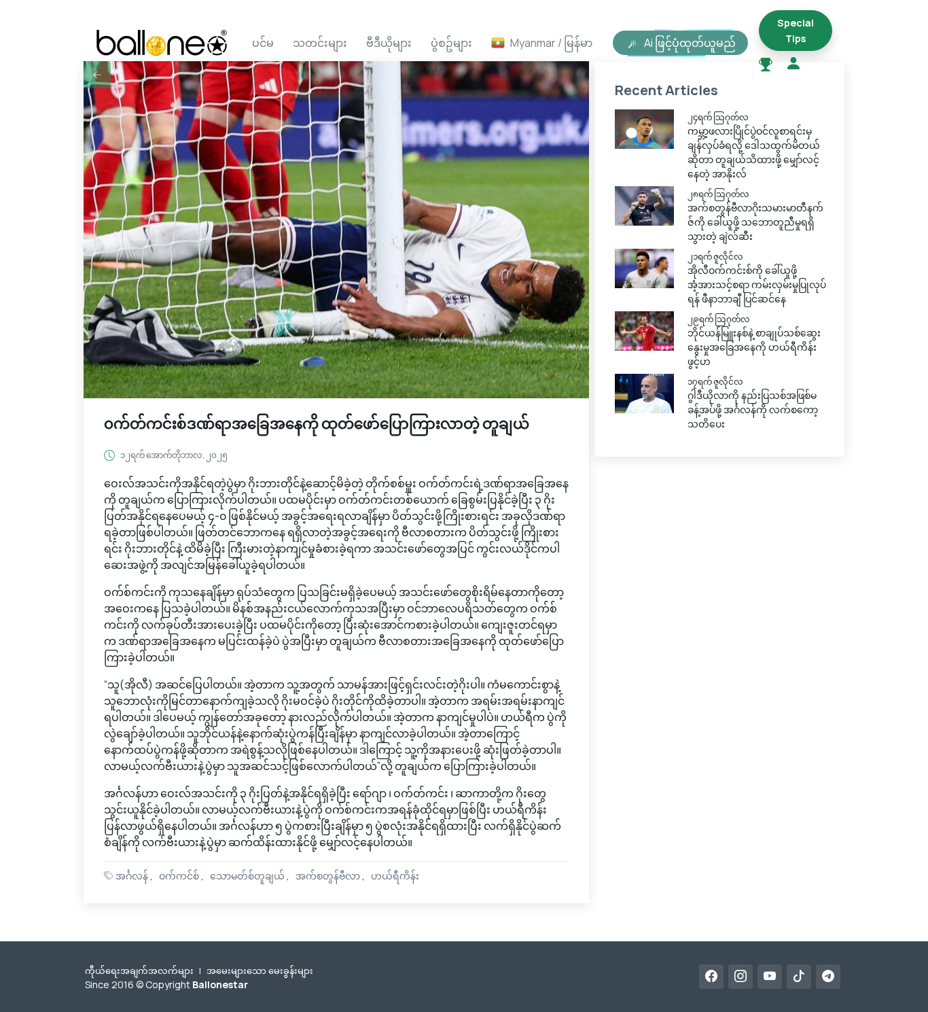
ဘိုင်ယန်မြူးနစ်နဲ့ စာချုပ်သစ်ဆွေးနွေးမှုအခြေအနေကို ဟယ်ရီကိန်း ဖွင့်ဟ (754, 347)
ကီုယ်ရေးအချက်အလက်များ (139, 970)
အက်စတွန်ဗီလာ (328, 875)
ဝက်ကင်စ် (179, 875)
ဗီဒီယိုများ (389, 42)
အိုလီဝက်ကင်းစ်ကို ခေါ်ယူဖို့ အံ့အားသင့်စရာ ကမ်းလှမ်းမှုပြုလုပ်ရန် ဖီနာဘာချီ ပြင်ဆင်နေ (757, 284)
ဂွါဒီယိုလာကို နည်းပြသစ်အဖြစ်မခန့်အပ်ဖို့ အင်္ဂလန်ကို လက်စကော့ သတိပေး (753, 409)
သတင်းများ (320, 42)
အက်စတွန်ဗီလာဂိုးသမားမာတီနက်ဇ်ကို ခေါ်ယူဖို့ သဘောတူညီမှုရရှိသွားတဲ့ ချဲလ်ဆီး (755, 222)
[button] (97, 74)
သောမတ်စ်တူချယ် (247, 875)
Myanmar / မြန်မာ (551, 42)
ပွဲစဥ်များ (451, 42)
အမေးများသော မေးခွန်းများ (260, 970)
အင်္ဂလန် (131, 875)
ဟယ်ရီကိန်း (395, 875)
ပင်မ (263, 42)
